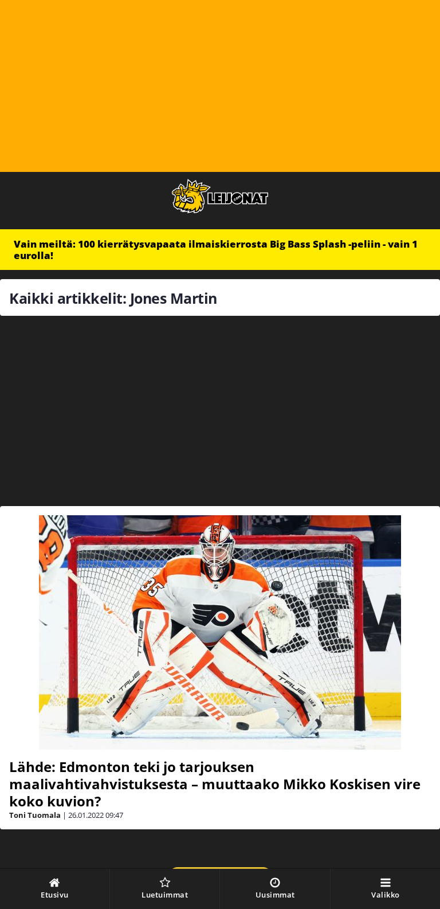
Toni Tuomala (35, 815)
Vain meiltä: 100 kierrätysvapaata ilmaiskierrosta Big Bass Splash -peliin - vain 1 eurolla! (216, 249)
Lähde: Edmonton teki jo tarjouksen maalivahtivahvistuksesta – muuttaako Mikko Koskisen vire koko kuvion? (215, 783)
